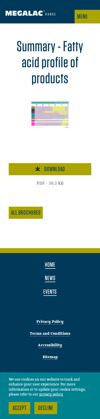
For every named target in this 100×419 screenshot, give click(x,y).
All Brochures (26, 212)
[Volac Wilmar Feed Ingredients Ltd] (30, 14)
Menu (82, 16)
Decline (45, 408)
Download (54, 169)
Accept (19, 408)
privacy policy (51, 394)
